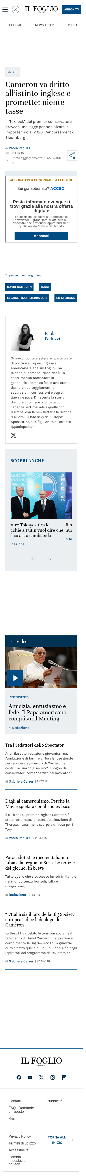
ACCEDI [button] (57, 188)
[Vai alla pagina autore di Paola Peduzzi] (25, 336)
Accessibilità (18, 1150)
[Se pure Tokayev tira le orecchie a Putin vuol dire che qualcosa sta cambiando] (41, 495)
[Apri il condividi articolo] (72, 155)
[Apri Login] (15, 9)
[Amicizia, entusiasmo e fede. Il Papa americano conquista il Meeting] (41, 667)
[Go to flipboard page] (64, 1077)
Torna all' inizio (57, 1140)
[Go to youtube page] (30, 1077)
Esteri (12, 72)
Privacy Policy (20, 1136)
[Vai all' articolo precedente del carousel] (33, 558)
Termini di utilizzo (22, 1143)
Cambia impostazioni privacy (18, 1160)
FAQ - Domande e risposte (21, 1109)
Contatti (15, 1101)
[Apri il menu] (5, 9)
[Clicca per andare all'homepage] (41, 1061)
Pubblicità (54, 1101)
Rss (12, 1118)
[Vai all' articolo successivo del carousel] (49, 558)
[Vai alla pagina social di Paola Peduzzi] (13, 435)
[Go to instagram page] (52, 1077)
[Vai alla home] (41, 9)
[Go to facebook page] (19, 1077)
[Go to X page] (41, 1077)
